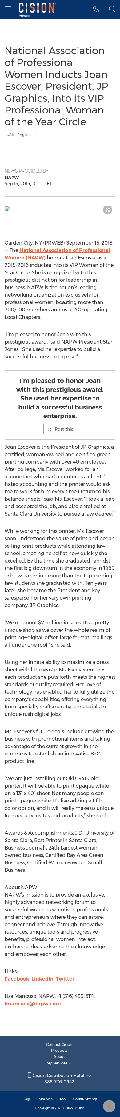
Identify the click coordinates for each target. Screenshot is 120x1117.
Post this (64, 429)
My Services (57, 1063)
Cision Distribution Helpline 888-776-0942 (61, 1079)
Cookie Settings (85, 1099)
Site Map (46, 1099)
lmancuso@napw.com (33, 1004)
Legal (28, 1099)
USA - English (19, 134)
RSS (63, 1099)
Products (59, 1050)
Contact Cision (59, 1044)
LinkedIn (42, 979)
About (59, 1056)
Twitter (65, 979)
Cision (68, 1108)
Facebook (17, 979)
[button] (96, 9)
